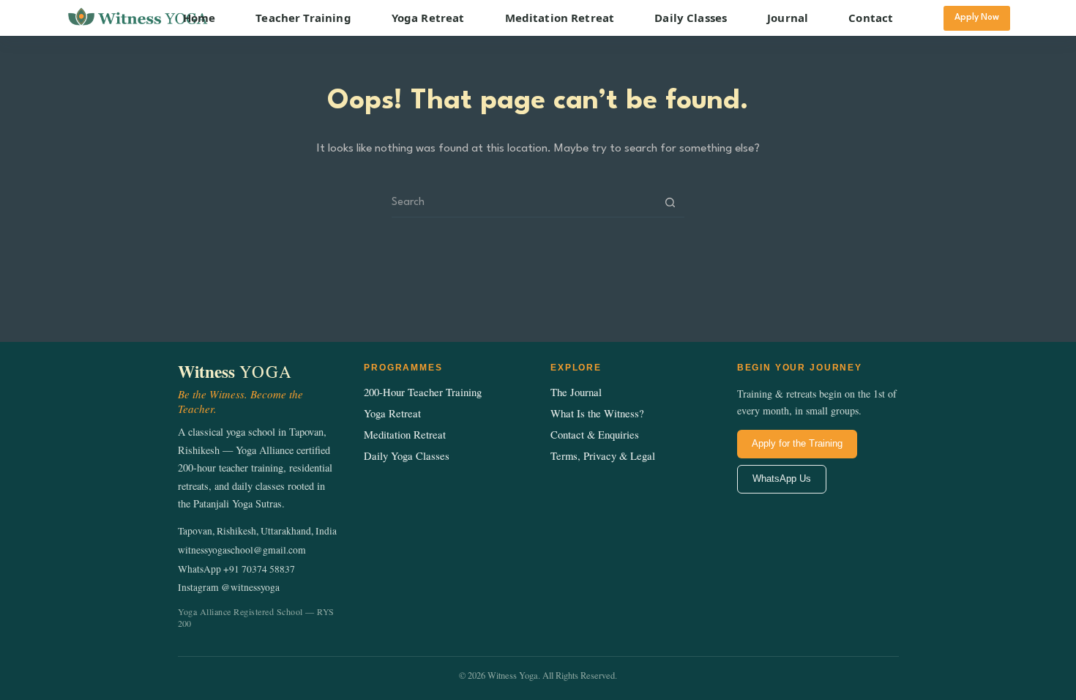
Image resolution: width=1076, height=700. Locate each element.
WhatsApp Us (781, 478)
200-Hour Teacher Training (423, 392)
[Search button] (670, 202)
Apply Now (976, 17)
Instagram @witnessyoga (229, 587)
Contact (870, 17)
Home (199, 17)
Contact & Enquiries (594, 435)
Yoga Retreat (428, 17)
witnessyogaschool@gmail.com (242, 549)
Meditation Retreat (560, 17)
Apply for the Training (797, 443)
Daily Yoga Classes (406, 456)
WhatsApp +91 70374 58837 (236, 569)
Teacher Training (303, 17)
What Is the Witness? (597, 413)
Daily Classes (690, 17)
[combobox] (524, 202)
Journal (787, 17)
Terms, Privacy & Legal (602, 456)
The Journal (576, 392)
